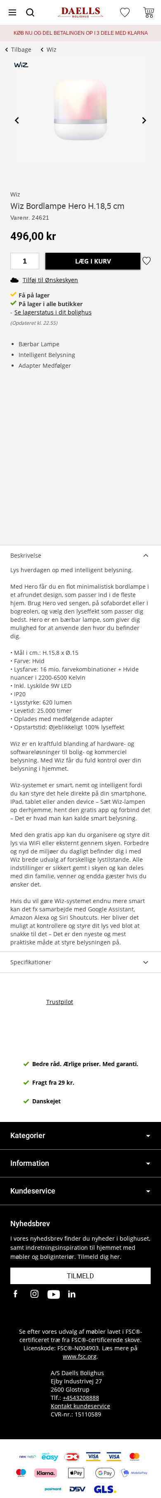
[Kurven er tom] (148, 12)
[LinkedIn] (72, 1294)
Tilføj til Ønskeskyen (50, 280)
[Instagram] (35, 1294)
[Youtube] (53, 1294)
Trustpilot (59, 1002)
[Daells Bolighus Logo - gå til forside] (80, 12)
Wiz (15, 194)
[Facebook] (16, 1294)
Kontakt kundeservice (80, 1406)
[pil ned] (148, 1135)
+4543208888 (81, 1398)
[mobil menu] (12, 12)
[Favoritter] (126, 12)
